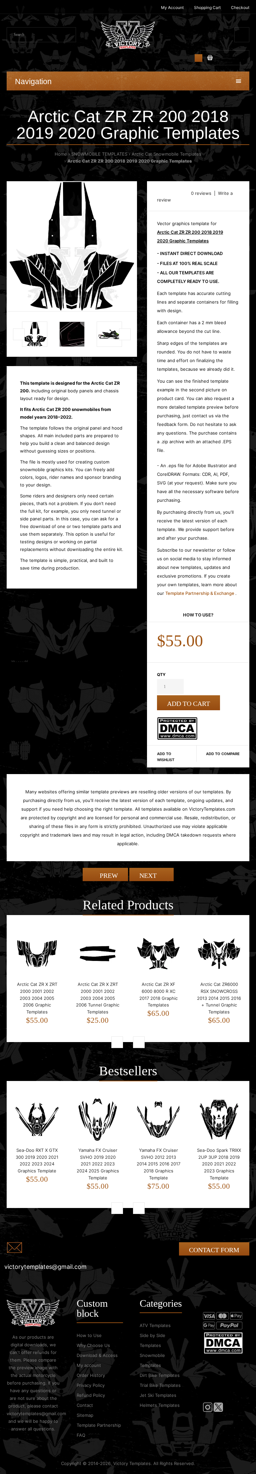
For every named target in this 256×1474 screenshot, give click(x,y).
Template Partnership (99, 1425)
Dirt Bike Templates (160, 1375)
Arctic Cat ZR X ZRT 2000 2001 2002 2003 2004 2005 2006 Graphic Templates (37, 998)
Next (148, 875)
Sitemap (85, 1415)
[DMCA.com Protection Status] (177, 738)
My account (89, 1365)
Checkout (240, 7)
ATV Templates (155, 1325)
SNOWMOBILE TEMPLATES (99, 154)
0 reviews (201, 193)
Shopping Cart (207, 7)
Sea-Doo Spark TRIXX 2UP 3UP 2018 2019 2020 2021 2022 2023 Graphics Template (219, 1163)
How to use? (198, 614)
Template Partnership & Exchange (200, 593)
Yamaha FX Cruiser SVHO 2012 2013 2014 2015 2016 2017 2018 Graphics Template (158, 1163)
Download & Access (97, 1355)
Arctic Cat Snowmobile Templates (166, 154)
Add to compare (223, 753)
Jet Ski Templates (158, 1395)
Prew (108, 875)
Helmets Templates (160, 1405)
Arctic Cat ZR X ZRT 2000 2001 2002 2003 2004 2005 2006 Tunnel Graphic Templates (97, 998)
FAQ (81, 1435)
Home (61, 154)
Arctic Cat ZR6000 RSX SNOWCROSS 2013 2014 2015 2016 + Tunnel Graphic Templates (219, 998)
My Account (172, 7)
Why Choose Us (93, 1345)
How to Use (89, 1335)
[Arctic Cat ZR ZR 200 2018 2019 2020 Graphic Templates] (72, 246)
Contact (85, 1405)
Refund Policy (91, 1395)
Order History (91, 1375)
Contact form (214, 1250)
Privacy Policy (91, 1385)
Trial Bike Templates (160, 1385)
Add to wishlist (165, 756)
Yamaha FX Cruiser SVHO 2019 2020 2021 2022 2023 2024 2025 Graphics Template (98, 1163)
